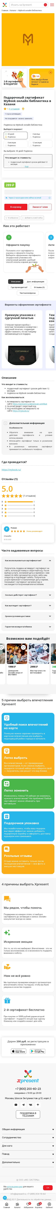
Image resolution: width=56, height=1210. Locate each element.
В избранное (13, 218)
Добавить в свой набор (34, 218)
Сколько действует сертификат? (21, 595)
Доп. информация (35, 281)
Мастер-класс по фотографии (38, 672)
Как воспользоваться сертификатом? (23, 560)
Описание (15, 281)
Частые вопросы (28, 293)
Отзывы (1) (39, 287)
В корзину (15, 207)
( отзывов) (14, 109)
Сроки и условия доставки (17, 616)
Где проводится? (19, 287)
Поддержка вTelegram (28, 1114)
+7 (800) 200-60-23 (28, 1089)
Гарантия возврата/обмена (18, 626)
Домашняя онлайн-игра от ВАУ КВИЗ (15, 673)
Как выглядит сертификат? (18, 605)
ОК (47, 1187)
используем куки (14, 1186)
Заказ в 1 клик (40, 207)
